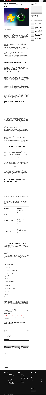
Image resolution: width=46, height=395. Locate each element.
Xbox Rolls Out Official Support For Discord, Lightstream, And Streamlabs (16, 319)
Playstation (13, 3)
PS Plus (9, 322)
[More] (13, 327)
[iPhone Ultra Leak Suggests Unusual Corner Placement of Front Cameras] (32, 31)
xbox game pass (5, 323)
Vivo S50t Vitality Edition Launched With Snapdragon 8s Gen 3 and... (38, 39)
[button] (43, 1)
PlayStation (7, 322)
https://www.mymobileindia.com (10, 336)
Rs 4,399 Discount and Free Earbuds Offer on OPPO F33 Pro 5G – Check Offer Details (11, 383)
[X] (6, 327)
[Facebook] (4, 327)
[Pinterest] (11, 327)
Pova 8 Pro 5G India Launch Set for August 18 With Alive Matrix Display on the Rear (11, 379)
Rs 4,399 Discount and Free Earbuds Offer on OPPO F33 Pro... (38, 27)
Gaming (11, 3)
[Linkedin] (8, 327)
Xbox (15, 3)
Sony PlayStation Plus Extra (22, 322)
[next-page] (32, 42)
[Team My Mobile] (5, 336)
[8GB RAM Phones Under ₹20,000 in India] (25, 344)
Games (9, 3)
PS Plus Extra (12, 322)
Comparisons (5, 3)
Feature (7, 3)
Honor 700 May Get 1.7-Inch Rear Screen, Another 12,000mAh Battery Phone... (38, 35)
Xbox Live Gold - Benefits (10, 323)
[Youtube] (34, 391)
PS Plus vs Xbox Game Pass (16, 322)
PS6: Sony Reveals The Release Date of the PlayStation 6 (14, 315)
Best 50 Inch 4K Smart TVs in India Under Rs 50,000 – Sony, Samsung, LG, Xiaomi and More (16, 348)
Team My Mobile (9, 335)
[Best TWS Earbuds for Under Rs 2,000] (8, 344)
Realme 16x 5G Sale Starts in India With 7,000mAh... (35, 17)
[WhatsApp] (9, 327)
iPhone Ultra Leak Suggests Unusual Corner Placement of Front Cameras (38, 31)
